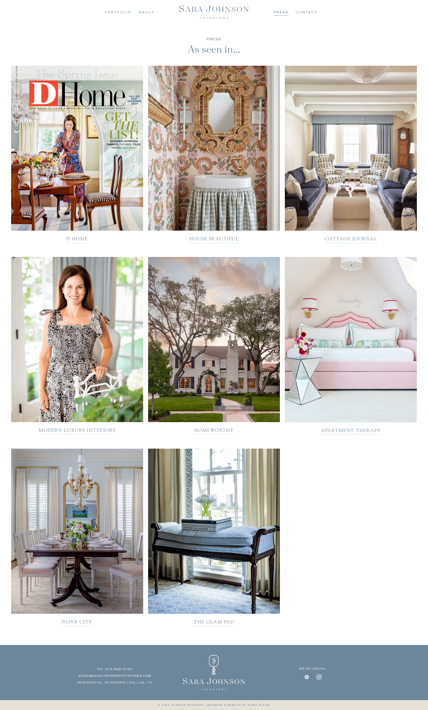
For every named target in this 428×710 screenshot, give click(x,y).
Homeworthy (214, 430)
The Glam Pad (214, 622)
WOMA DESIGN (259, 705)
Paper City (77, 622)
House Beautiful (214, 239)
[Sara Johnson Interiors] (214, 12)
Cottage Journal (351, 239)
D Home (77, 239)
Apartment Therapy (351, 430)
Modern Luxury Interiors (77, 430)
